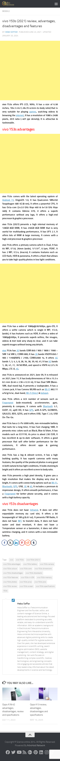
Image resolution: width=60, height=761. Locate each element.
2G (17, 350)
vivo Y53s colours (10, 569)
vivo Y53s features (10, 577)
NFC (20, 521)
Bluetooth (48, 406)
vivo (4, 350)
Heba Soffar (11, 32)
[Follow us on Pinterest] (35, 752)
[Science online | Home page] (10, 3)
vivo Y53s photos (10, 582)
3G (36, 354)
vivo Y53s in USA (27, 577)
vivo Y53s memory (44, 577)
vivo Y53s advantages (11, 564)
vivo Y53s (20, 560)
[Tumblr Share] (34, 543)
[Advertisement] (30, 70)
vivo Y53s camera (47, 564)
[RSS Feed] (24, 752)
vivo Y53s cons (26, 569)
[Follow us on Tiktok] (52, 752)
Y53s (5, 591)
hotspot (44, 393)
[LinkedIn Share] (16, 543)
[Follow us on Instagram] (46, 752)
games (32, 111)
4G (56, 357)
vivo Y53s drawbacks (34, 573)
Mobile (6, 11)
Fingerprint (7, 402)
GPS (31, 410)
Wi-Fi (47, 389)
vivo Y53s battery (30, 564)
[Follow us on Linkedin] (41, 752)
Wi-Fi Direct (32, 393)
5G (49, 361)
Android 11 (8, 200)
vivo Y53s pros (40, 582)
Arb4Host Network (36, 745)
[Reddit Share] (28, 543)
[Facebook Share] (4, 543)
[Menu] (56, 4)
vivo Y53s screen (26, 586)
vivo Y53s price (26, 582)
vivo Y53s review (10, 586)
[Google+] (30, 752)
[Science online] (8, 752)
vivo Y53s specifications (45, 586)
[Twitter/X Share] (10, 543)
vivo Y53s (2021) (33, 560)
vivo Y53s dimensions (43, 569)
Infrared (34, 510)
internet (20, 115)
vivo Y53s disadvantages (13, 573)
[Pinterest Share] (22, 543)
